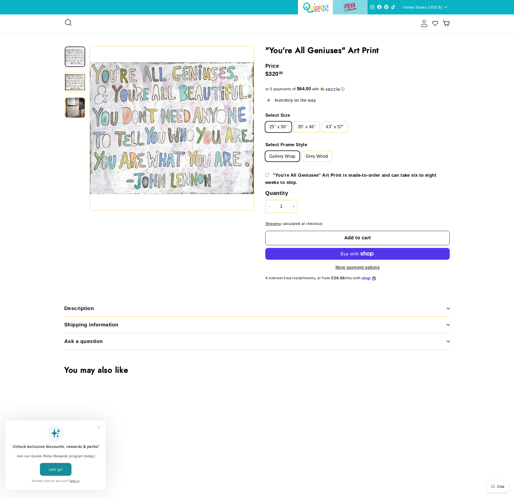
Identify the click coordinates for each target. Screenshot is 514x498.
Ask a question (83, 341)
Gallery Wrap (282, 156)
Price (272, 66)
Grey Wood (317, 156)
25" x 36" (278, 127)
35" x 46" (307, 127)
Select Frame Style (286, 144)
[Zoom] (172, 128)
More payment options (357, 267)
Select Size (277, 115)
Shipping (273, 224)
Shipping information (91, 324)
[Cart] (446, 23)
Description (79, 308)
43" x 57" (335, 127)
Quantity (276, 193)
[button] (357, 89)
